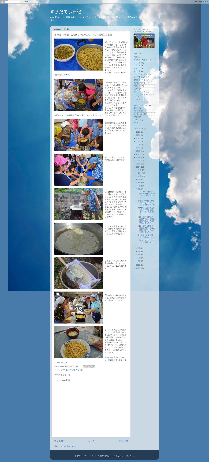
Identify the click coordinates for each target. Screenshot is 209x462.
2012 (138, 268)
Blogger (132, 456)
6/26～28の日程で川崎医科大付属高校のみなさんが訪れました (146, 195)
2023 (138, 138)
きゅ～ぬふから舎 (140, 105)
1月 (139, 261)
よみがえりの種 (139, 77)
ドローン (137, 120)
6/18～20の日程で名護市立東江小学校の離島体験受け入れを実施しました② (146, 220)
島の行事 (137, 71)
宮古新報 (112, 360)
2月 (139, 258)
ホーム (91, 441)
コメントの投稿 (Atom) (67, 446)
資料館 (136, 117)
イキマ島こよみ (139, 92)
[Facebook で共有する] (91, 366)
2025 (138, 132)
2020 (138, 148)
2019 (138, 151)
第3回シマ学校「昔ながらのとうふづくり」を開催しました (146, 203)
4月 (139, 251)
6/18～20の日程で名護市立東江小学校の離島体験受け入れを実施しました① (146, 229)
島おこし (137, 68)
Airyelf (113, 456)
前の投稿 (123, 441)
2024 (138, 135)
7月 (139, 186)
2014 (138, 167)
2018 (138, 154)
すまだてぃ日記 (65, 11)
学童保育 (79, 370)
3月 (139, 255)
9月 (139, 179)
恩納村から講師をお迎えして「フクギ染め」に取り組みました (146, 211)
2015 (138, 164)
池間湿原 (137, 111)
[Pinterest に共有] (93, 366)
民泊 (135, 57)
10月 (140, 176)
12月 (140, 170)
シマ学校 (71, 370)
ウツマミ (63, 370)
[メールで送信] (84, 366)
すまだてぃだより (140, 60)
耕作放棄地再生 (139, 83)
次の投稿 (58, 441)
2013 (138, 265)
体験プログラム (139, 80)
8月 (139, 183)
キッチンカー (139, 114)
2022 (138, 141)
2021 (138, 145)
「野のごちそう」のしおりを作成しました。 (146, 242)
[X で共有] (89, 366)
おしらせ (137, 63)
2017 (138, 157)
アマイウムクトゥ (140, 74)
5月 (139, 248)
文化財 (136, 122)
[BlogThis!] (87, 366)
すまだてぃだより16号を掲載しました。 (146, 236)
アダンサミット (139, 102)
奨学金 (136, 108)
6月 (139, 189)
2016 (138, 161)
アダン (136, 89)
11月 (140, 173)
